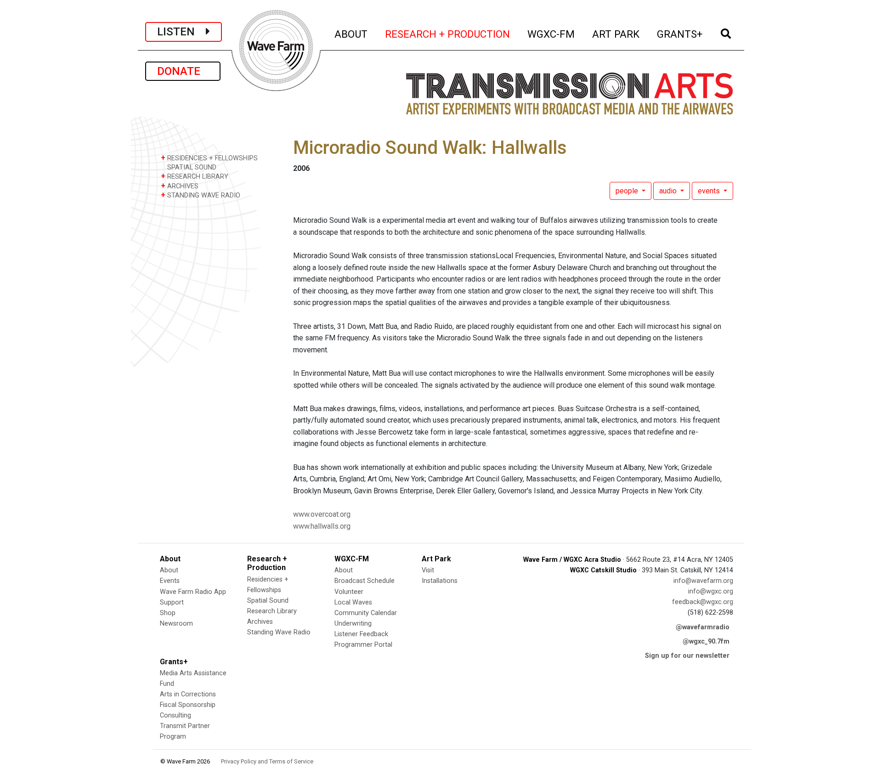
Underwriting (353, 623)
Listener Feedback (361, 634)
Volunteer (348, 592)
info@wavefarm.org (703, 581)
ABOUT (351, 34)
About (169, 570)
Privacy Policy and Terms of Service (267, 761)
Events (170, 581)
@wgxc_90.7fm (706, 641)
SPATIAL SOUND (190, 167)
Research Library (272, 611)
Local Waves (353, 602)
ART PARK (616, 34)
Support (172, 602)
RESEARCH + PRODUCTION (448, 34)
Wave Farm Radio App (193, 592)
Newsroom (176, 623)
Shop (167, 613)
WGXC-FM (551, 34)
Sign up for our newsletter (687, 656)
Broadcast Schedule (364, 581)
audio (668, 190)
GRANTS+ (680, 34)
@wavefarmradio (702, 627)
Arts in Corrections (188, 694)
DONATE (183, 71)
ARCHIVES (179, 185)
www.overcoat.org (322, 514)
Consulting (175, 715)
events (710, 190)
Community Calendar (365, 613)
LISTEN (181, 31)
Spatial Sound (267, 601)
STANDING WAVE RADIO (200, 195)
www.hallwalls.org (322, 526)
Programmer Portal (363, 645)
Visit (428, 570)
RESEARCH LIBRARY (194, 176)
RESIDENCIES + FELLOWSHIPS (209, 157)
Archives (260, 622)
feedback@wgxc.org (702, 602)
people (628, 190)
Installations (440, 581)
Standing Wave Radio (279, 632)
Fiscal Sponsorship (187, 705)
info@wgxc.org (710, 591)
